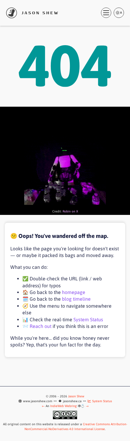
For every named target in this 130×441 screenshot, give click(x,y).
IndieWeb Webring (63, 406)
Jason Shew (76, 396)
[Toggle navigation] (106, 13)
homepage (73, 292)
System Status (88, 319)
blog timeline (76, 299)
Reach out (40, 326)
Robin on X (70, 211)
